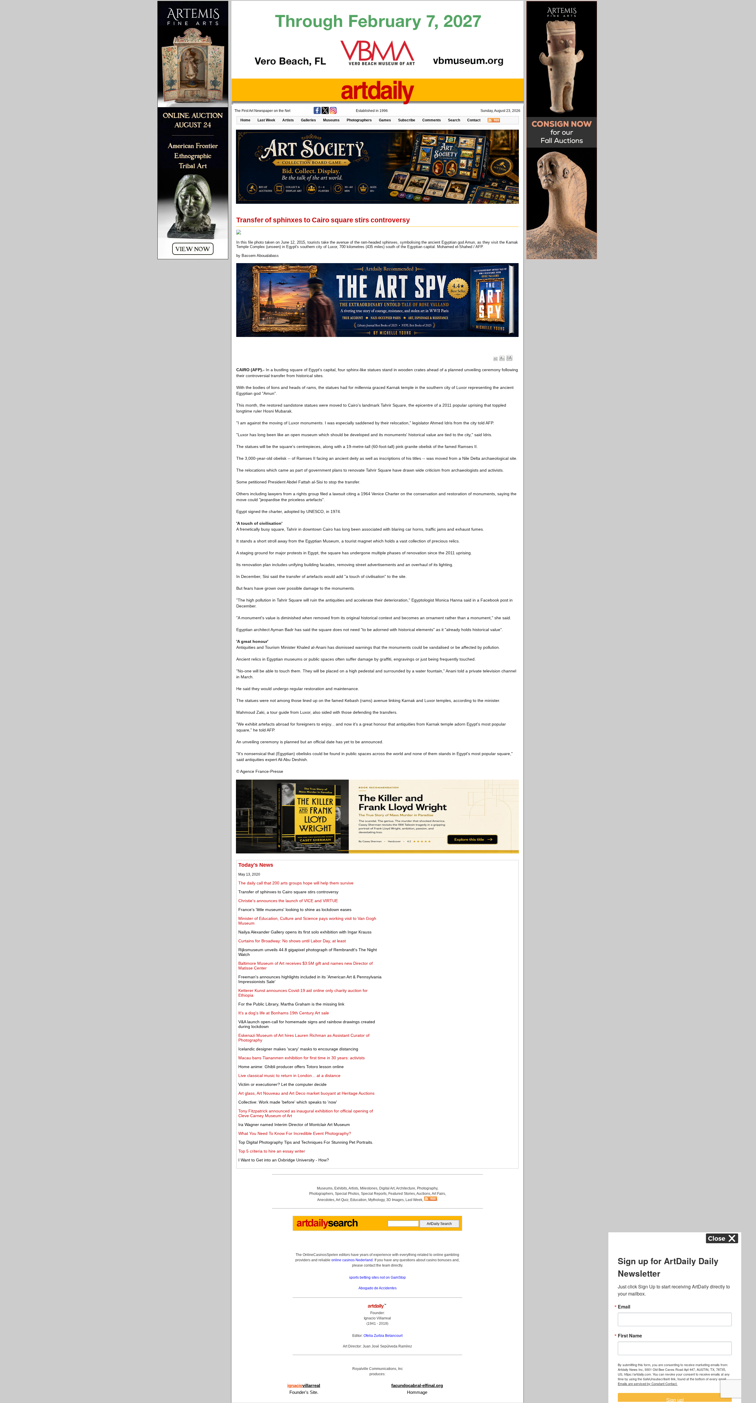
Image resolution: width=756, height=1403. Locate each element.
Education (358, 1200)
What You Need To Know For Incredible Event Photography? (294, 1133)
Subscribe (406, 120)
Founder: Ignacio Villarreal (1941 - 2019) (377, 1318)
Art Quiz (342, 1200)
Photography (427, 1188)
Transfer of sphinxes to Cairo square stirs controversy (288, 891)
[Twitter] (325, 113)
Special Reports (374, 1194)
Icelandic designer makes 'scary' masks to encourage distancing (298, 1049)
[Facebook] (317, 113)
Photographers (359, 120)
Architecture (405, 1188)
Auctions (423, 1194)
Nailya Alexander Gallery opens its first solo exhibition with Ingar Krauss (305, 932)
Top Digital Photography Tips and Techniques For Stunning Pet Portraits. (305, 1142)
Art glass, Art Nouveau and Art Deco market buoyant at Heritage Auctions (306, 1093)
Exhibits (340, 1188)
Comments (431, 120)
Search (454, 120)
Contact (473, 120)
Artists (288, 120)
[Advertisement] (451, 903)
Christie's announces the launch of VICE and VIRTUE (288, 900)
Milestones (368, 1188)
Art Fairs (438, 1194)
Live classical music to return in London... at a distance (289, 1075)
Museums (331, 120)
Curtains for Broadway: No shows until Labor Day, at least (292, 940)
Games (385, 120)
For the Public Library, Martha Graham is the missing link (291, 1004)
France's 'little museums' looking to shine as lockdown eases (294, 909)
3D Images (395, 1200)
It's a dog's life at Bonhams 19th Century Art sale (283, 1013)
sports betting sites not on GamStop (377, 1277)
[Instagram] (333, 113)
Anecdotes (325, 1200)
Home (245, 120)
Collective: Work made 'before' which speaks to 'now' (287, 1102)
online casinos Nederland (352, 1260)
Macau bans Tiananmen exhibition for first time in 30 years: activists (301, 1057)
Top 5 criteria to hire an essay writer (271, 1151)
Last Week (266, 120)
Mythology (376, 1200)
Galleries (308, 120)
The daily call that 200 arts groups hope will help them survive (295, 883)
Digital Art (387, 1188)
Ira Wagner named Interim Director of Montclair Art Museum (294, 1124)
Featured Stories (401, 1194)
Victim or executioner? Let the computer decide (282, 1084)
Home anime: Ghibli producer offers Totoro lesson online (291, 1066)
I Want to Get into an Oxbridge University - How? (283, 1160)
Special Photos (347, 1194)
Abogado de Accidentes (378, 1288)
